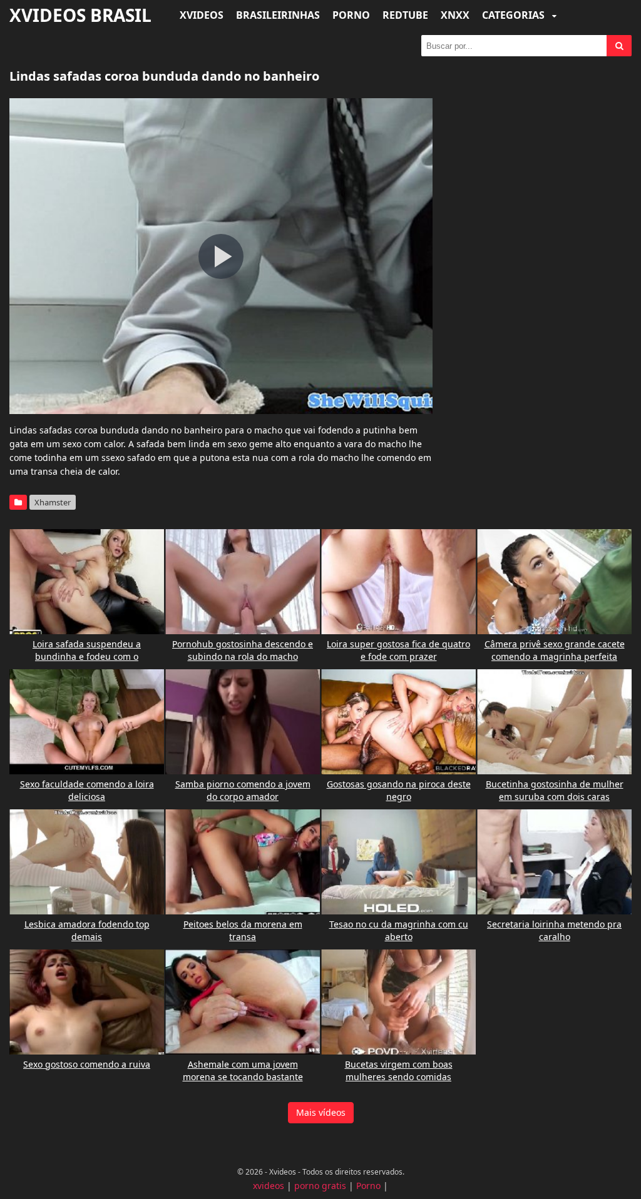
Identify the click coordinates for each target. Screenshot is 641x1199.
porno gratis (320, 1185)
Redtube (405, 15)
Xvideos (201, 15)
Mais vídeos (321, 1112)
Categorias (514, 15)
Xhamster (52, 502)
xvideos (268, 1185)
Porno (351, 15)
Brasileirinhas (278, 15)
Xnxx (455, 15)
